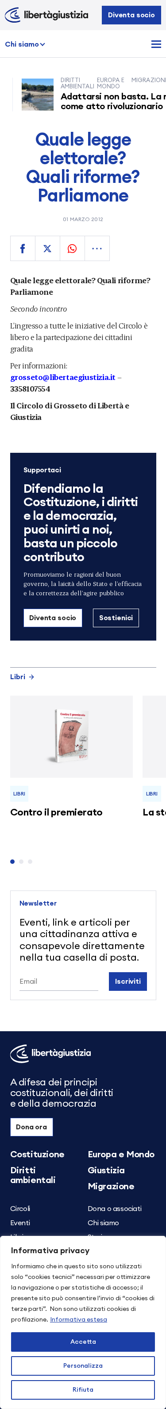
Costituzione (37, 1154)
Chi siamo (22, 44)
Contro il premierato (56, 812)
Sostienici (116, 617)
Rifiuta (83, 1390)
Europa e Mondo (121, 1154)
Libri (17, 677)
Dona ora (31, 1127)
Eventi (20, 1223)
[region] (83, 1322)
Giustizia (106, 1170)
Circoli (20, 1208)
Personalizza (83, 1366)
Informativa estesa (78, 1320)
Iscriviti (128, 981)
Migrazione (111, 1186)
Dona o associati (115, 1208)
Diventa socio (131, 15)
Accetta (83, 1342)
